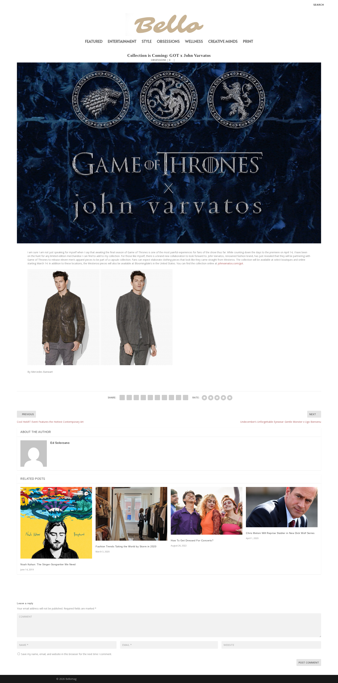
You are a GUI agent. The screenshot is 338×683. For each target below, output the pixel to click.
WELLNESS (194, 42)
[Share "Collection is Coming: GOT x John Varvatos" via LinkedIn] (157, 397)
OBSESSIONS (168, 42)
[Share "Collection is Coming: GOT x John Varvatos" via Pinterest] (150, 397)
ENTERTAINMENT (122, 42)
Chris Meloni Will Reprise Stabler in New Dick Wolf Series (280, 533)
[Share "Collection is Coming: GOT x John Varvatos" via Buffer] (164, 397)
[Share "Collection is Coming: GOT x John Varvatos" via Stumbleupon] (171, 397)
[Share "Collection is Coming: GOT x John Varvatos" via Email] (178, 397)
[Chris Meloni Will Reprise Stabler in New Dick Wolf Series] (282, 507)
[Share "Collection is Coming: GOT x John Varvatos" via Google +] (136, 397)
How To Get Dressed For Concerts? (192, 540)
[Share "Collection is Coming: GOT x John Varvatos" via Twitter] (129, 397)
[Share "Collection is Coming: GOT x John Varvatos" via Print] (185, 397)
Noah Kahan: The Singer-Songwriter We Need (48, 564)
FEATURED (93, 42)
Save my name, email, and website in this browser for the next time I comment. (66, 654)
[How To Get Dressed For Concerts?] (206, 511)
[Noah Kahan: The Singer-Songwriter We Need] (56, 523)
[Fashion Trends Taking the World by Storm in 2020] (131, 514)
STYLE (147, 42)
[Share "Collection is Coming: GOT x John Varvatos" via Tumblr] (143, 397)
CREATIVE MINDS (223, 42)
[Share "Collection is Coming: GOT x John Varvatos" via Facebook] (122, 397)
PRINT (248, 42)
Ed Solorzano (60, 442)
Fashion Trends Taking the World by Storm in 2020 (126, 546)
